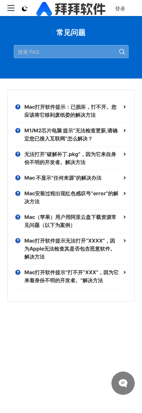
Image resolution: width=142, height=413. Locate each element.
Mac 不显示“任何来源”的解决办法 (63, 178)
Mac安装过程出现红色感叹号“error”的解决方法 (71, 197)
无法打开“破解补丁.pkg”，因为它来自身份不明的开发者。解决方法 (70, 158)
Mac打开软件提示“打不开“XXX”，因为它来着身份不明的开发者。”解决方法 (71, 276)
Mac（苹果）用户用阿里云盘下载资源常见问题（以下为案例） (70, 221)
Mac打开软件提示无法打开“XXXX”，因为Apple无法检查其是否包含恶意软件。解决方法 (69, 248)
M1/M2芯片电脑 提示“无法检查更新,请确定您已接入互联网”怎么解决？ (71, 134)
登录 (120, 8)
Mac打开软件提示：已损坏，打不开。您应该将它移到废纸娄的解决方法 (70, 111)
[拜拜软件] (71, 8)
